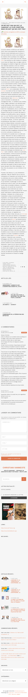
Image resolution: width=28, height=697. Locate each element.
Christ (8, 263)
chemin (4, 263)
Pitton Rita (4, 331)
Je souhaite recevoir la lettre (13, 494)
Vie (14, 271)
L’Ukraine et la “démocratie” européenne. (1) (15, 591)
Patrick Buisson (7, 269)
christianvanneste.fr (19, 691)
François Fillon (11, 266)
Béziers (8, 89)
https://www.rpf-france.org (8, 528)
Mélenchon (15, 98)
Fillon (2, 60)
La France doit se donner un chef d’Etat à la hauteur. (18, 620)
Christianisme (6, 265)
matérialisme (10, 268)
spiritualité (6, 271)
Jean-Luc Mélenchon (8, 267)
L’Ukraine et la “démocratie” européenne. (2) (15, 581)
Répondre (24, 332)
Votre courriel (6, 489)
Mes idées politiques (14, 22)
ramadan (3, 90)
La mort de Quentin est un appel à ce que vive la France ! (17, 601)
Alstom (14, 219)
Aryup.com (11, 692)
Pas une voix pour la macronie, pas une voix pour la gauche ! (18, 296)
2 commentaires (5, 23)
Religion (23, 22)
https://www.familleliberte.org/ (9, 531)
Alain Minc (5, 262)
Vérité (11, 271)
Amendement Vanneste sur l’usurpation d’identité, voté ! (12, 286)
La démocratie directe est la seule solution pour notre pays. (18, 611)
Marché (5, 268)
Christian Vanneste (14, 467)
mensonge (24, 214)
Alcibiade (16, 235)
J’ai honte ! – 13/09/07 (9, 304)
